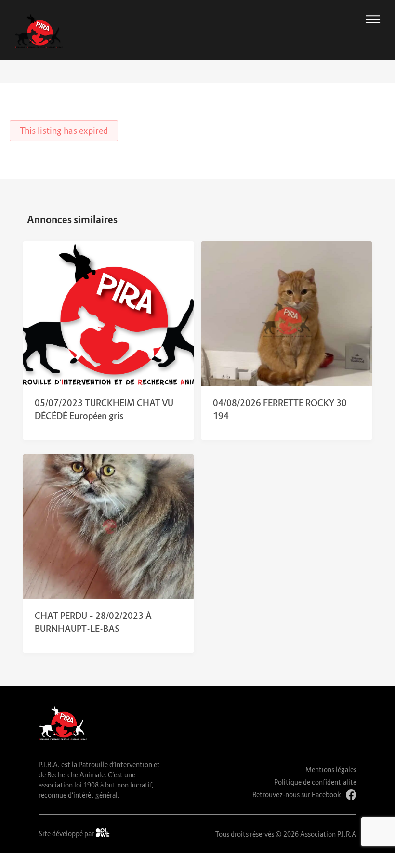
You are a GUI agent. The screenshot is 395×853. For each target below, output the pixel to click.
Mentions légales (330, 769)
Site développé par (67, 833)
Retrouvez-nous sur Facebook (296, 794)
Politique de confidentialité (315, 782)
